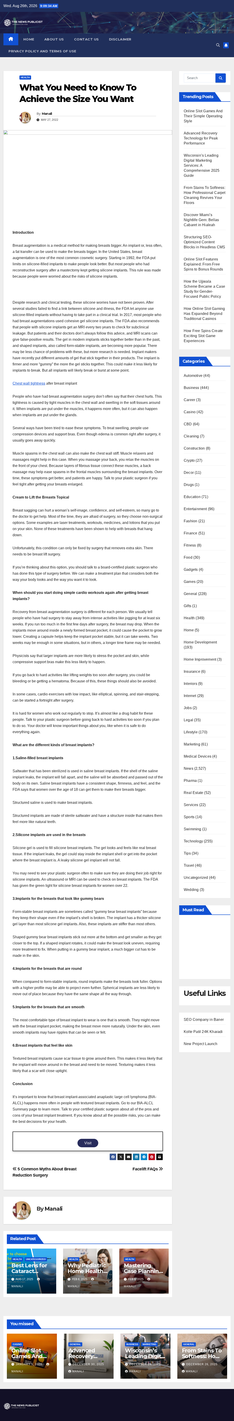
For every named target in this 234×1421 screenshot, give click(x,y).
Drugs (189, 485)
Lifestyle (191, 732)
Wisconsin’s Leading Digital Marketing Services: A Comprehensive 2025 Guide (202, 165)
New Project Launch (201, 1044)
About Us (54, 39)
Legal (188, 720)
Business (191, 388)
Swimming (192, 829)
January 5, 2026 (29, 1364)
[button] (218, 45)
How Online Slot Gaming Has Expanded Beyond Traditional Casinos (204, 314)
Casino (190, 412)
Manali (47, 114)
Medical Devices (197, 756)
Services (191, 805)
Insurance (192, 671)
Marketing (192, 744)
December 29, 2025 (145, 1364)
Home (28, 39)
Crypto (189, 460)
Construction (194, 448)
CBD (188, 424)
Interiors (190, 684)
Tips (187, 853)
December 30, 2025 (88, 1364)
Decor (189, 473)
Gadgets (191, 569)
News (188, 768)
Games (190, 582)
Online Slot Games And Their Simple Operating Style (203, 116)
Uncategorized (36, 1259)
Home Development (200, 642)
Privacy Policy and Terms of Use (42, 51)
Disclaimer (120, 39)
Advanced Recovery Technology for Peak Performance (201, 138)
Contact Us (86, 39)
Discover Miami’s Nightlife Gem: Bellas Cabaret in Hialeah (201, 220)
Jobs (188, 708)
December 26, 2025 (202, 1364)
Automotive (193, 376)
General (190, 594)
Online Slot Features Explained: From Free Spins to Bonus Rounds (203, 264)
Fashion (190, 521)
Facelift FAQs (146, 1168)
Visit (87, 1143)
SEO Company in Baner (204, 1020)
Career (189, 400)
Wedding (191, 890)
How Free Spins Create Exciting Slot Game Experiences (203, 336)
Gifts (187, 606)
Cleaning (191, 436)
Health (25, 77)
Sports (189, 817)
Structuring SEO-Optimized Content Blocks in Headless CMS (204, 242)
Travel (189, 865)
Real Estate (193, 793)
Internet (190, 696)
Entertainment (195, 509)
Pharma (190, 781)
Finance (190, 533)
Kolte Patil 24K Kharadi (203, 1032)
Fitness (190, 545)
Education (192, 497)
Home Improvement (200, 659)
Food (188, 557)
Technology (193, 841)
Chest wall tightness (29, 383)
